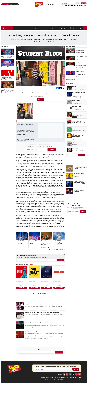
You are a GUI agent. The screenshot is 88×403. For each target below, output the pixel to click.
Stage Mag (62, 28)
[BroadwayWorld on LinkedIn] (70, 374)
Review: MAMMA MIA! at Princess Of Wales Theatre (7, 64)
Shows (29, 28)
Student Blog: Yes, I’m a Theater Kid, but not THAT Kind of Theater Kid (42, 312)
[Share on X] (60, 88)
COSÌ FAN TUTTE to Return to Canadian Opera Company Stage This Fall (25, 135)
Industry (34, 28)
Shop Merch (6, 4)
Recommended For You (71, 162)
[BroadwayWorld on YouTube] (79, 374)
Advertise (43, 377)
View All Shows (72, 154)
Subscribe (59, 352)
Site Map (72, 377)
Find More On (39, 293)
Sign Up (40, 100)
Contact (51, 377)
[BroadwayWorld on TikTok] (73, 374)
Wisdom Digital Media (59, 379)
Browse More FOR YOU (76, 198)
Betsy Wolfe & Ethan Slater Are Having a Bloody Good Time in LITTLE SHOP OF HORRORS (81, 65)
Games (56, 28)
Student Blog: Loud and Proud (32, 303)
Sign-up (77, 3)
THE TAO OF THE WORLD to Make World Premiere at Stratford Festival (6, 75)
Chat (38, 28)
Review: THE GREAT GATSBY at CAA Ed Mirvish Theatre (7, 53)
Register (74, 28)
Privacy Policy (77, 379)
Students (47, 28)
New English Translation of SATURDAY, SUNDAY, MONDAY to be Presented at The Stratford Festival (7, 87)
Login (80, 28)
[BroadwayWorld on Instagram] (67, 374)
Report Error (78, 377)
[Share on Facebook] (57, 88)
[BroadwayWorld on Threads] (76, 374)
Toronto (20, 28)
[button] (85, 28)
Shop (52, 28)
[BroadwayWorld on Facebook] (64, 374)
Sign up (83, 211)
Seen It (21, 285)
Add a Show (81, 154)
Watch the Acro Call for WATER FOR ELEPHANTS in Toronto (81, 58)
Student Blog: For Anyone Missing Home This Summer (38, 322)
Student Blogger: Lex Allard (32, 343)
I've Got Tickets (21, 287)
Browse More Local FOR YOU (54, 249)
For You (22, 230)
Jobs (42, 28)
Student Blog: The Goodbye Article (33, 331)
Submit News (62, 377)
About (47, 377)
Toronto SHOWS (70, 83)
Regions (67, 377)
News (24, 28)
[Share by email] (63, 88)
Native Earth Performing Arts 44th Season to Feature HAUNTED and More (25, 131)
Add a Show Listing (14, 4)
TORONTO (50, 4)
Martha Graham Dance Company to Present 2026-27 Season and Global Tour (25, 126)
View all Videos (70, 79)
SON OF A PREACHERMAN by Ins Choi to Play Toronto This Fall (26, 140)
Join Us (56, 377)
